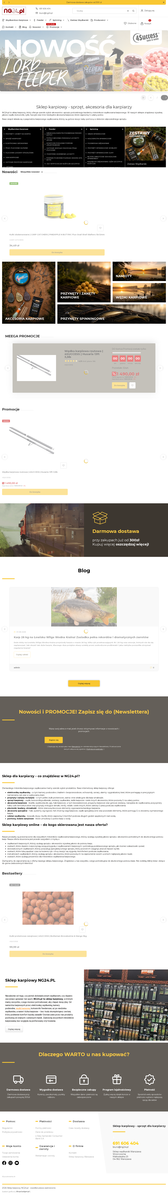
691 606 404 (45, 8)
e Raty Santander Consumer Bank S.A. (48, 1137)
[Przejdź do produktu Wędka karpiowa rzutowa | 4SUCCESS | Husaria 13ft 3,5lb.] (35, 444)
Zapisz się (53, 740)
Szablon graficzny (16, 1192)
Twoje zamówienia (11, 1153)
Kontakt (10, 27)
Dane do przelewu (44, 1132)
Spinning (57, 20)
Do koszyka (57, 252)
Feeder (40, 20)
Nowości (37, 27)
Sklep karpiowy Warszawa (81, 1157)
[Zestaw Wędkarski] (145, 147)
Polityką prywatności (95, 749)
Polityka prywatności (12, 1132)
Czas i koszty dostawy (79, 1128)
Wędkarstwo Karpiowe (17, 20)
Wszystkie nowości (30, 172)
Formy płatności (43, 1128)
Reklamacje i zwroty (45, 1156)
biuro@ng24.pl (46, 13)
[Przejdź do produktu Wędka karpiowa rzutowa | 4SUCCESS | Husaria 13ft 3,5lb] (36, 368)
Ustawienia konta (10, 1157)
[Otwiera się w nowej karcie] (4, 1163)
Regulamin (76, 746)
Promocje (54, 27)
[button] (164, 2)
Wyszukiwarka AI (8, 1176)
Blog (24, 27)
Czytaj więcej (84, 683)
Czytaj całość (22, 654)
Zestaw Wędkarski (79, 20)
